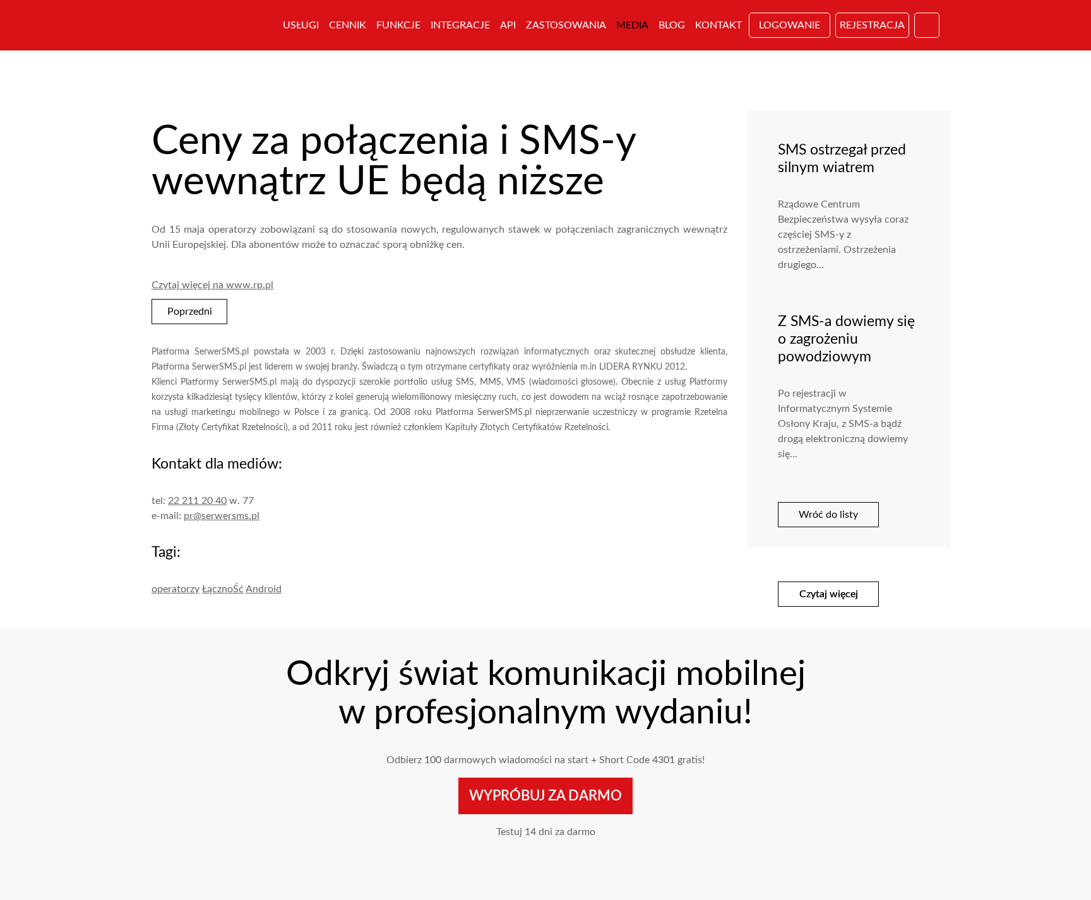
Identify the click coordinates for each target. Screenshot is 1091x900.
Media (632, 25)
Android (264, 589)
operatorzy (176, 589)
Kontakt (718, 25)
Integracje (460, 25)
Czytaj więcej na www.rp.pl (212, 285)
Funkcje (398, 25)
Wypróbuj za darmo (545, 796)
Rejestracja (872, 25)
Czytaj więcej (828, 594)
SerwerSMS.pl (209, 25)
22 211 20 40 (197, 501)
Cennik (347, 25)
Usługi (301, 25)
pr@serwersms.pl (221, 516)
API (508, 25)
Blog (672, 25)
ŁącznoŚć (223, 589)
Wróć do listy (828, 515)
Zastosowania (566, 25)
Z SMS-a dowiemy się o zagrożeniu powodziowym (846, 339)
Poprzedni (189, 312)
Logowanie (789, 25)
